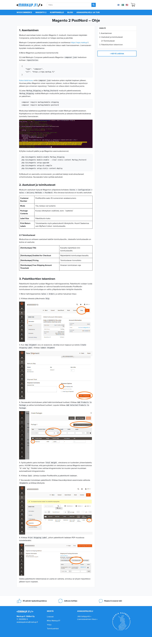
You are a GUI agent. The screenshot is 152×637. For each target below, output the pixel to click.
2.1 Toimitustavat (108, 40)
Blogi (70, 12)
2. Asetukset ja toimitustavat (111, 37)
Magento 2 (41, 12)
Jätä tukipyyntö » (84, 616)
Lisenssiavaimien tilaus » (87, 619)
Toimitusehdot (53, 628)
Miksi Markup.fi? (53, 620)
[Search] (93, 5)
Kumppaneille (57, 12)
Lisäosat (50, 616)
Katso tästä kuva (26, 80)
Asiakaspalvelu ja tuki (88, 12)
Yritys (49, 624)
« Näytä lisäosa (117, 53)
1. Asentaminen (105, 33)
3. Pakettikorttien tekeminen (111, 44)
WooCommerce (24, 12)
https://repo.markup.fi (79, 42)
